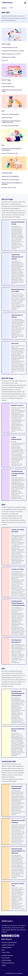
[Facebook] (2, 935)
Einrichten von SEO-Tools (9, 187)
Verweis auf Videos (7, 117)
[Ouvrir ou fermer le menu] (25, 3)
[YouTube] (15, 935)
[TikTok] (18, 935)
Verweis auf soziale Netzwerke (10, 114)
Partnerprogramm (6, 947)
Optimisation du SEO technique (10, 179)
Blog (3, 950)
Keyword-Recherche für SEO (10, 47)
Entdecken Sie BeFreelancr (9, 942)
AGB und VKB (5, 958)
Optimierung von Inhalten (9, 57)
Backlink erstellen (6, 83)
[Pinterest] (10, 935)
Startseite (4, 7)
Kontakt (4, 965)
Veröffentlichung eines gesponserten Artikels (12, 90)
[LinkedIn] (13, 935)
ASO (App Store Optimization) (10, 125)
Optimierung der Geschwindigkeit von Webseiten (12, 183)
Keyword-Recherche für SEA (10, 153)
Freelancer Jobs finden (8, 945)
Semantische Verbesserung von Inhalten (13, 50)
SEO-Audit (5, 60)
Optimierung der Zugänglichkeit (10, 176)
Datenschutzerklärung (8, 963)
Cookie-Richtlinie (6, 960)
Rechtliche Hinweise (7, 955)
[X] (5, 935)
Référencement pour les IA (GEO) (11, 54)
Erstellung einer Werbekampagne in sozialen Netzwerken (11, 121)
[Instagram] (7, 935)
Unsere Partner (6, 952)
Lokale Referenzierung (8, 86)
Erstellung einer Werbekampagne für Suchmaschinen (12, 149)
